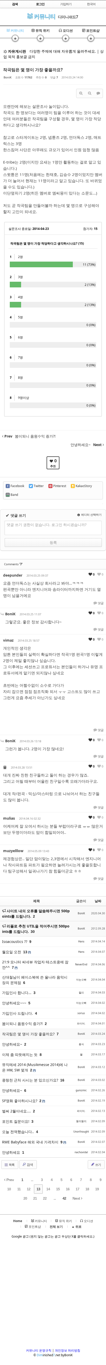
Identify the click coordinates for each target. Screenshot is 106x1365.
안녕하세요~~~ (14, 1002)
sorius (81, 1013)
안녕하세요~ (12, 1044)
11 (19, 1189)
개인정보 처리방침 (67, 1350)
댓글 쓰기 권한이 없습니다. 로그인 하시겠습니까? (46, 524)
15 (58, 1189)
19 (97, 1189)
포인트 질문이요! (16, 1121)
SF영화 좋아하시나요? (20, 1100)
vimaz (8, 640)
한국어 (91, 4)
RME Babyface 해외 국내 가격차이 (30, 1142)
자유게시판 (16, 51)
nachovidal (81, 1152)
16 (67, 1189)
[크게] (80, 93)
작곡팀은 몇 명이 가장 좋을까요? (33, 69)
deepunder (12, 575)
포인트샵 (92, 30)
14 (48, 1189)
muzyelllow (13, 850)
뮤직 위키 (42, 30)
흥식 (81, 1044)
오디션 (67, 30)
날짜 (98, 901)
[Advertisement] (53, 1295)
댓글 (100, 603)
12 (28, 1189)
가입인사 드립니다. (18, 1013)
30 (33, 932)
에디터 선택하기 (91, 514)
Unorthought (81, 1131)
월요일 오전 (12, 951)
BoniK (8, 77)
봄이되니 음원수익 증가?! (23, 1023)
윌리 (81, 992)
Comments (13, 564)
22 (45, 1198)
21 (35, 1198)
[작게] (89, 93)
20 (25, 1198)
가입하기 (66, 4)
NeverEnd (81, 964)
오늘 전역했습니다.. (18, 1131)
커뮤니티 (43, 16)
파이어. (81, 1023)
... (32, 1180)
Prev (9, 1180)
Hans (81, 941)
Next (77, 1198)
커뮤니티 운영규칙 (38, 1350)
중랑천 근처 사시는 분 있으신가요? (30, 1080)
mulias (9, 818)
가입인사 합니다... (17, 992)
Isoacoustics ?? (15, 941)
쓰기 (98, 1164)
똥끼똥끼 (81, 1121)
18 (87, 1189)
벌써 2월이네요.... (17, 1111)
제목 (36, 901)
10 (9, 1189)
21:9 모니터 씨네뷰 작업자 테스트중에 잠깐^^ (35, 964)
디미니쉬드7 (68, 16)
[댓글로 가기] (98, 93)
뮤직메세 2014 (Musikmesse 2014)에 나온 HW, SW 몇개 (35, 1067)
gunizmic (81, 1090)
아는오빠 (81, 979)
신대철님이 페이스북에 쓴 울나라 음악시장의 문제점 (34, 980)
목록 (11, 1164)
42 (64, 1198)
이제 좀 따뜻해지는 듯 (20, 1054)
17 (77, 1189)
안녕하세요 (11, 1152)
